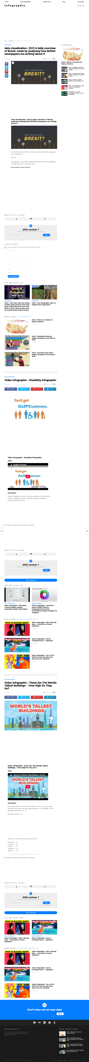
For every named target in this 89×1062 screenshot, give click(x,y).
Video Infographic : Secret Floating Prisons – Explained (42, 639)
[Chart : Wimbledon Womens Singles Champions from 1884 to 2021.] (17, 342)
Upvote (16, 219)
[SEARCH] (78, 5)
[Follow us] (81, 5)
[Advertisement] (38, 24)
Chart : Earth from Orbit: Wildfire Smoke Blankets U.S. (76, 80)
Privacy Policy (77, 1060)
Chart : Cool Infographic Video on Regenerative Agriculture (44, 304)
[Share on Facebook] (6, 64)
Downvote (45, 219)
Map (64, 1)
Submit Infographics (58, 1060)
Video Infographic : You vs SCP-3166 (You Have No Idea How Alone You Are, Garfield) (43, 657)
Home (6, 1)
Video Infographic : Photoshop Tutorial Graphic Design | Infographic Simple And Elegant (15, 607)
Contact (83, 1060)
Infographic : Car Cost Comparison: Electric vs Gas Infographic (76, 93)
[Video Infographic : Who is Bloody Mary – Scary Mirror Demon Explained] (17, 629)
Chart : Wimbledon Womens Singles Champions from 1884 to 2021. (43, 338)
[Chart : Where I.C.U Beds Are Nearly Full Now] (17, 326)
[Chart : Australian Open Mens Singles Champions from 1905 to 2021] (17, 359)
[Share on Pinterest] (6, 71)
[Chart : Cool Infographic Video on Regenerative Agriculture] (44, 292)
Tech (52, 1060)
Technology (80, 1)
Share (13, 63)
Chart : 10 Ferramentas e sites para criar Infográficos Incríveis (76, 87)
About (65, 1060)
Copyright (70, 1060)
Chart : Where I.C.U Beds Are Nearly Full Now (42, 320)
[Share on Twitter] (6, 68)
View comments (31, 580)
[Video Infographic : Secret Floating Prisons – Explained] (17, 645)
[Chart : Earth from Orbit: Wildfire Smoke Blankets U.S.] (64, 81)
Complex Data (47, 1)
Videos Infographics (9, 603)
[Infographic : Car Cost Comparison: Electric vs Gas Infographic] (64, 93)
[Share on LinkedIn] (6, 75)
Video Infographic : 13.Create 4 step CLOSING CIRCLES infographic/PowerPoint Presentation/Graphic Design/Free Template (44, 609)
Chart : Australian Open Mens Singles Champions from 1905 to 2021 (43, 354)
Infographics (7, 300)
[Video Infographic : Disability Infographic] (1, 531)
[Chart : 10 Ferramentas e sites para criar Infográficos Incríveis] (64, 87)
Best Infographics (26, 1)
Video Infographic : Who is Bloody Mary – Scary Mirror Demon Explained (44, 624)
